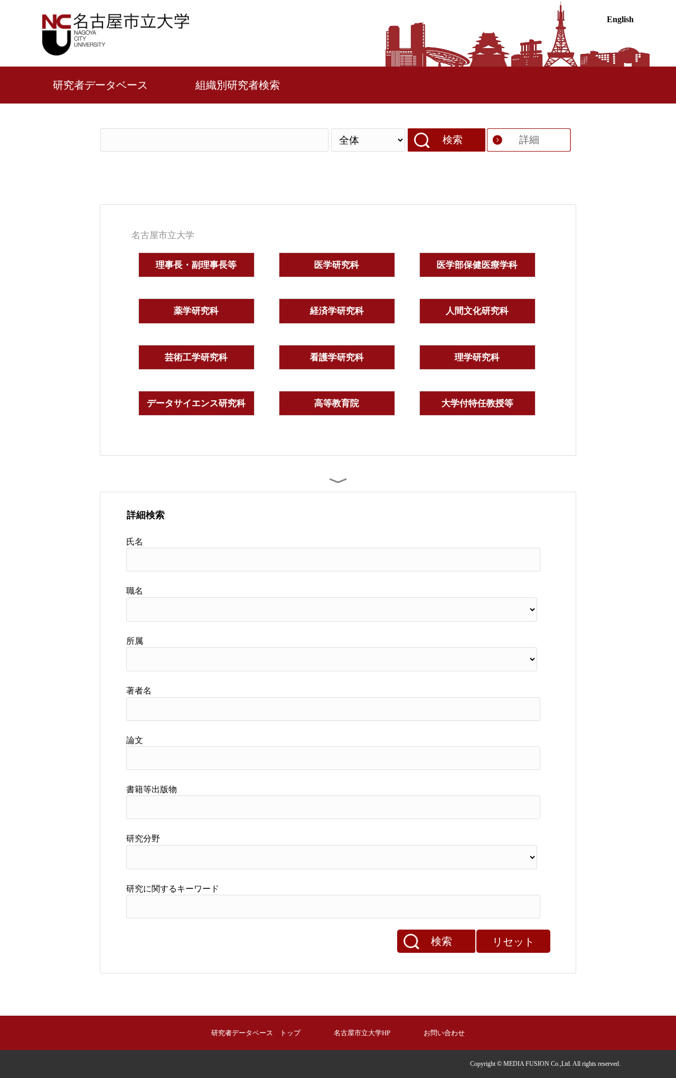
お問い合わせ (444, 1033)
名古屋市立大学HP (362, 1033)
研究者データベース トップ (256, 1033)
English (620, 19)
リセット (513, 942)
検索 (453, 139)
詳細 (529, 139)
